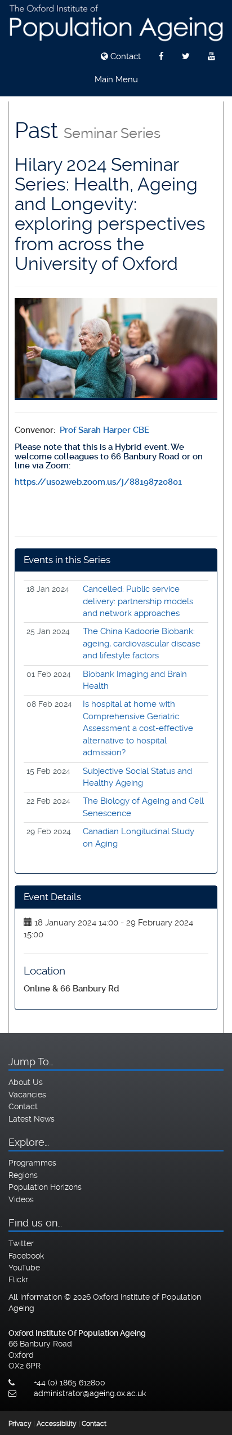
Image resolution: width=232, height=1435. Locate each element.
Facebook (26, 1255)
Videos (21, 1199)
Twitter (21, 1243)
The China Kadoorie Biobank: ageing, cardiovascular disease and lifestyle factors (141, 643)
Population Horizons (45, 1187)
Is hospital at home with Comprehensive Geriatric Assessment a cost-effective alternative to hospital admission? (138, 728)
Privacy (20, 1424)
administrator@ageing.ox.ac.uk (90, 1393)
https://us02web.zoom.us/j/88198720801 (98, 482)
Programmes (32, 1162)
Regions (23, 1175)
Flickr (18, 1279)
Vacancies (27, 1094)
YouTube (24, 1267)
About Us (25, 1082)
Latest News (31, 1118)
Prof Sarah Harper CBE (104, 430)
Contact (124, 56)
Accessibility (57, 1424)
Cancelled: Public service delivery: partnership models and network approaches (138, 601)
